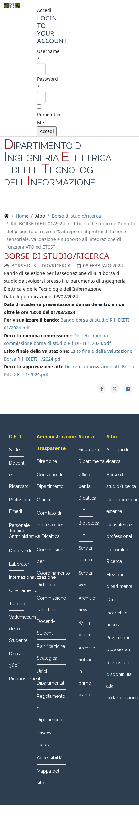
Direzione (47, 461)
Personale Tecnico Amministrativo (16, 531)
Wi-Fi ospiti (84, 628)
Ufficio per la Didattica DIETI (86, 492)
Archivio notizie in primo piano (86, 671)
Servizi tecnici (85, 553)
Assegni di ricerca (117, 455)
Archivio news (86, 603)
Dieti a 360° (15, 659)
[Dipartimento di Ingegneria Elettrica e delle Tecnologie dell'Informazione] (12, 5)
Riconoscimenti (16, 678)
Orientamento (16, 590)
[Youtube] (82, 204)
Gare (111, 599)
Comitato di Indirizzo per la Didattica (50, 524)
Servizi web (85, 578)
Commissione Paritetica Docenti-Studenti (51, 615)
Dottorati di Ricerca (117, 555)
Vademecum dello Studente (16, 628)
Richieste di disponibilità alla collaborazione (120, 680)
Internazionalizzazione (16, 577)
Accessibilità (50, 757)
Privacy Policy (44, 738)
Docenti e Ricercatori (16, 474)
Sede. (15, 449)
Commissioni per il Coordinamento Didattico (51, 567)
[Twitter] (69, 204)
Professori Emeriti (16, 505)
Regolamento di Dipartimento (51, 708)
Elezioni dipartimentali (120, 580)
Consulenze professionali (119, 530)
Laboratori (16, 563)
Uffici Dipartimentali (51, 677)
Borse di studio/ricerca (76, 216)
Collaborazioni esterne (120, 505)
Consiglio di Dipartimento (50, 480)
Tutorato (16, 603)
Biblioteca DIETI (86, 528)
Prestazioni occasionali (118, 643)
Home (22, 216)
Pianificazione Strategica (51, 652)
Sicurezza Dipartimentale (86, 455)
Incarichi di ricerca (117, 618)
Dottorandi (16, 550)
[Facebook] (57, 204)
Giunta (43, 499)
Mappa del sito (48, 776)
